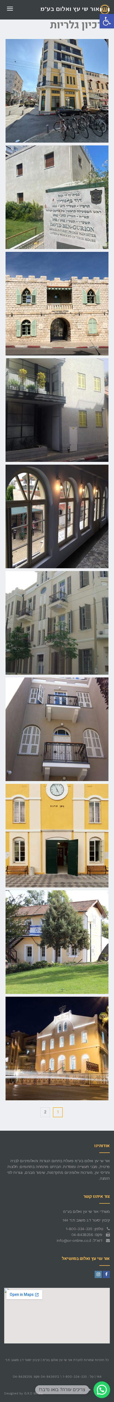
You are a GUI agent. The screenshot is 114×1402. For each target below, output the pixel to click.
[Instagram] (98, 1274)
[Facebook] (106, 1274)
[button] (107, 21)
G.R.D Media (33, 1393)
